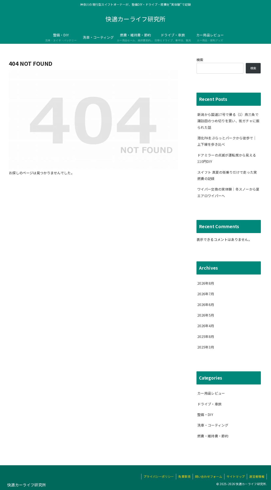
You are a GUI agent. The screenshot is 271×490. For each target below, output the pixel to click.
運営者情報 (256, 476)
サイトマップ (236, 476)
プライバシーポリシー (159, 476)
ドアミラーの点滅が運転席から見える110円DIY (226, 158)
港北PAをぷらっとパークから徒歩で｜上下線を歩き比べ (227, 141)
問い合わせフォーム (208, 476)
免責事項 (184, 476)
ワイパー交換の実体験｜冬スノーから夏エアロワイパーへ (228, 192)
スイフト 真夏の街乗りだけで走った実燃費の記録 (227, 175)
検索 (199, 59)
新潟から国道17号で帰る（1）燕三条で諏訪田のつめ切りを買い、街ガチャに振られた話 (228, 121)
